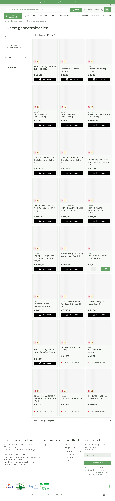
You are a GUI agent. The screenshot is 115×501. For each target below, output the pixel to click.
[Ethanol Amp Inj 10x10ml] (98, 332)
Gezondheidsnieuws (72, 451)
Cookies (51, 495)
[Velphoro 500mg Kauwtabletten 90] (45, 286)
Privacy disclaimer (39, 495)
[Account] (102, 10)
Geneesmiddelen (18, 70)
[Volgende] (109, 421)
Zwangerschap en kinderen (18, 43)
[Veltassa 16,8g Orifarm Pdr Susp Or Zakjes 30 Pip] (72, 286)
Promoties (10, 21)
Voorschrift (68, 457)
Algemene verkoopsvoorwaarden (17, 495)
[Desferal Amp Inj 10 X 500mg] (72, 332)
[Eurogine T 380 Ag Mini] (72, 381)
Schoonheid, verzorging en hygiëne (18, 28)
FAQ (44, 445)
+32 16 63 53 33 (19, 455)
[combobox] (38, 10)
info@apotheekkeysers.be (28, 457)
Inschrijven (98, 463)
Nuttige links (69, 448)
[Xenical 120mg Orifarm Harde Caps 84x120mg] (45, 332)
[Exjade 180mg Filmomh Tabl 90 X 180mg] (98, 381)
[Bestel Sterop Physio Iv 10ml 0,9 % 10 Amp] (105, 269)
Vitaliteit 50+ (18, 49)
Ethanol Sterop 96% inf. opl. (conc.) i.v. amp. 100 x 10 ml (45, 398)
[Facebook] (109, 486)
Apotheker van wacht (73, 454)
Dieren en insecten (18, 65)
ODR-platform (61, 495)
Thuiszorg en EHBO (18, 60)
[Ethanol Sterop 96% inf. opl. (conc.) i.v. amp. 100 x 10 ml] (45, 381)
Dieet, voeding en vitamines (18, 36)
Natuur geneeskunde (18, 55)
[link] (101, 421)
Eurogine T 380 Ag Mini (71, 398)
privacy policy (98, 474)
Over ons (67, 445)
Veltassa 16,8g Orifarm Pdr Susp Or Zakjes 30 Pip (71, 304)
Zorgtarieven (69, 460)
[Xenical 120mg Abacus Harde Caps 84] (98, 286)
